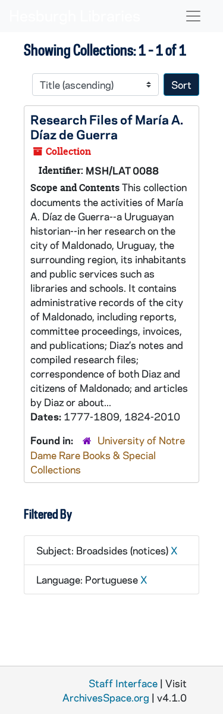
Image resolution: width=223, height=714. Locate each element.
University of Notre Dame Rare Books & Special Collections (107, 455)
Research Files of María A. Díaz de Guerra (106, 126)
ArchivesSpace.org (105, 697)
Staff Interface (123, 683)
